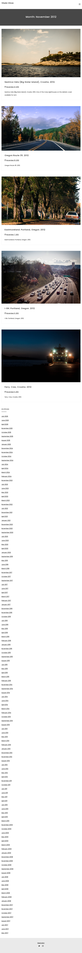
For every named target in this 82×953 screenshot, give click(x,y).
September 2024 (7, 460)
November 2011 (7, 781)
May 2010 (5, 813)
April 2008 (5, 889)
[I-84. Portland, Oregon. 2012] (41, 277)
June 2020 (5, 540)
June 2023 (5, 488)
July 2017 (5, 585)
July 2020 (5, 536)
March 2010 (5, 821)
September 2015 (7, 657)
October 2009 (6, 829)
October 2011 (6, 785)
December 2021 (7, 512)
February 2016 (6, 641)
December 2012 (7, 753)
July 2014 (5, 697)
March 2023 (6, 500)
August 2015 (6, 661)
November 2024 (7, 452)
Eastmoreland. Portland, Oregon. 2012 (25, 229)
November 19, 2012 (12, 160)
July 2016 (5, 621)
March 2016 (5, 637)
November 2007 (7, 909)
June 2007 (5, 929)
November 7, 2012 (12, 235)
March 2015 (5, 677)
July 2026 (5, 416)
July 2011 (4, 789)
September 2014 (7, 689)
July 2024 (5, 464)
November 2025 (7, 428)
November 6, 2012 (12, 313)
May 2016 (5, 629)
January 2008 (6, 901)
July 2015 (5, 665)
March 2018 (5, 569)
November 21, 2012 (12, 87)
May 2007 (5, 933)
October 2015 (6, 653)
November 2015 (7, 649)
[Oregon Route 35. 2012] (41, 128)
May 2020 (5, 544)
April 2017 (5, 593)
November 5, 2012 (12, 392)
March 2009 (6, 845)
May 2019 (5, 561)
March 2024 (6, 472)
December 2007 (7, 905)
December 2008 (7, 857)
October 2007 (6, 913)
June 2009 (5, 833)
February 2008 (7, 897)
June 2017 (5, 589)
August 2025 (6, 440)
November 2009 (7, 825)
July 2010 (5, 805)
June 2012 (5, 769)
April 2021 (5, 516)
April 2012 (5, 777)
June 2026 (5, 420)
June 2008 (5, 881)
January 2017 (6, 605)
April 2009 (5, 841)
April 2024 (5, 468)
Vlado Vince (8, 3)
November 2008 (7, 861)
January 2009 (6, 853)
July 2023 (5, 484)
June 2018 (5, 565)
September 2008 (7, 869)
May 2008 (5, 885)
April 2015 (5, 673)
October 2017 (6, 577)
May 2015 (5, 669)
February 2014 (6, 713)
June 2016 (5, 625)
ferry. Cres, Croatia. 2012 (18, 387)
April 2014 (5, 705)
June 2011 (5, 793)
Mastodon (41, 943)
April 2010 (5, 817)
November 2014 (7, 685)
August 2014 (6, 693)
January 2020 (6, 552)
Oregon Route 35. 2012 (17, 155)
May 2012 (5, 773)
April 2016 (5, 633)
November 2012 (7, 757)
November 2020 (7, 528)
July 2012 (5, 765)
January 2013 (6, 749)
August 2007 (6, 921)
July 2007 (5, 925)
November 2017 (7, 573)
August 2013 (6, 725)
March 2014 (5, 709)
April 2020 (5, 548)
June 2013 (5, 733)
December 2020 (7, 524)
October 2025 (6, 432)
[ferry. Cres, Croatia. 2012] (41, 356)
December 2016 (7, 609)
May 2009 (5, 837)
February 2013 (6, 745)
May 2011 (4, 797)
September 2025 (7, 436)
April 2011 (4, 801)
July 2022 (5, 508)
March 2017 (5, 597)
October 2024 (6, 456)
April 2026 (5, 424)
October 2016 (6, 617)
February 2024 (7, 476)
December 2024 (7, 448)
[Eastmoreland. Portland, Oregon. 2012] (41, 201)
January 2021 (6, 520)
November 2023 (7, 480)
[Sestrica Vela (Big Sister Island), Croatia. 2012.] (41, 53)
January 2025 (6, 444)
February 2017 (6, 601)
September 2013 (7, 721)
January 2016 (6, 645)
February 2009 (7, 849)
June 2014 (5, 701)
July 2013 (5, 729)
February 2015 (6, 681)
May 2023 (5, 492)
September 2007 (7, 917)
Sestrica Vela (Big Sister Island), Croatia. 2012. (30, 82)
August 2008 (6, 873)
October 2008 (6, 865)
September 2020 (7, 532)
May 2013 (5, 737)
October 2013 (6, 717)
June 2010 (5, 809)
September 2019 (7, 556)
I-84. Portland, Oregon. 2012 (20, 308)
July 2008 (5, 877)
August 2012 (6, 761)
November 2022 (7, 504)
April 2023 (5, 496)
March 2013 (5, 741)
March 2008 (6, 893)
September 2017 (7, 581)
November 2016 (7, 613)
